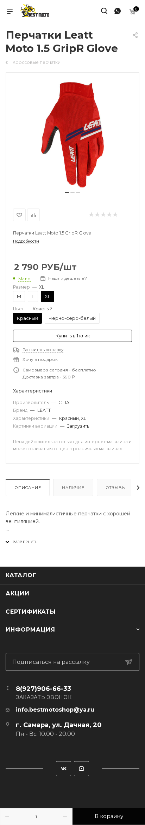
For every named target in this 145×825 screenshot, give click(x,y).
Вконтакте (63, 768)
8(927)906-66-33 (43, 689)
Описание (27, 487)
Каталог (21, 575)
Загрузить (78, 426)
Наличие (73, 487)
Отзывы (116, 487)
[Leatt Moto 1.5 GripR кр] (72, 134)
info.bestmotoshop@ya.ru (55, 709)
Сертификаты (31, 611)
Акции (18, 593)
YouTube (81, 768)
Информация (30, 629)
